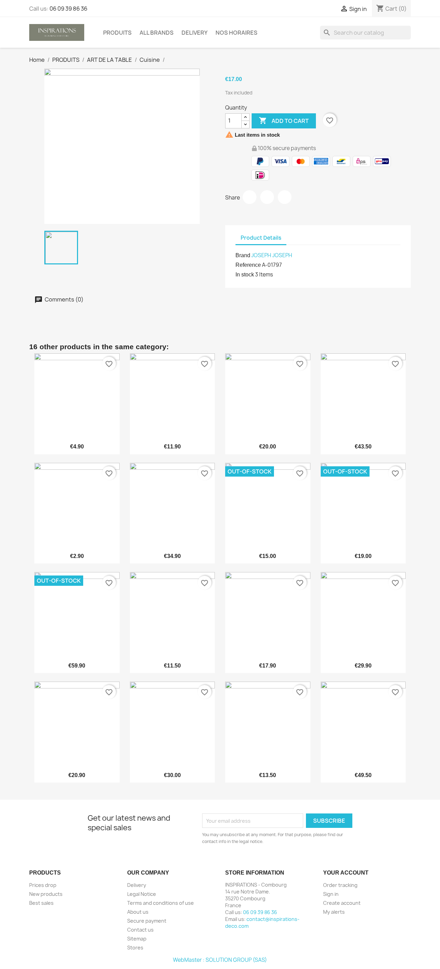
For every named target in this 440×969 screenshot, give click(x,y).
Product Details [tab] (261, 237)
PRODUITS (117, 32)
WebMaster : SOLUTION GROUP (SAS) (220, 960)
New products (46, 894)
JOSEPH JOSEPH (271, 255)
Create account (342, 903)
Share (249, 197)
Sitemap (136, 938)
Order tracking (340, 885)
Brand (242, 255)
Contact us (140, 929)
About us (137, 912)
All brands (157, 32)
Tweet (267, 197)
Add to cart (284, 120)
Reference (248, 265)
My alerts (334, 912)
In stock (244, 274)
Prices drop (42, 885)
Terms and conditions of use (160, 903)
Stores (135, 947)
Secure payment (146, 920)
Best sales (41, 903)
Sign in (331, 894)
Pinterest (285, 197)
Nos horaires (236, 32)
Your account (345, 873)
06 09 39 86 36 (68, 8)
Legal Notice (141, 894)
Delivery (195, 32)
